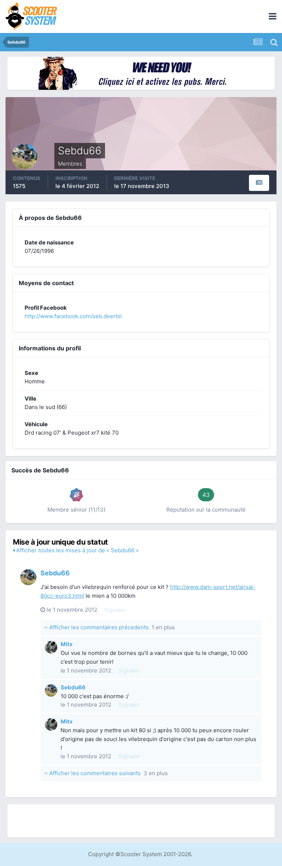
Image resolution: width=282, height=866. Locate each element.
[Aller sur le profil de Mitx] (51, 647)
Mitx (67, 644)
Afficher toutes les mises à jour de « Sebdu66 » (77, 550)
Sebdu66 (55, 573)
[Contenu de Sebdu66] (259, 183)
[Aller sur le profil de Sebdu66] (28, 577)
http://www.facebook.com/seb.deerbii (73, 316)
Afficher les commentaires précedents (111, 627)
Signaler (115, 610)
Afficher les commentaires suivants (108, 773)
